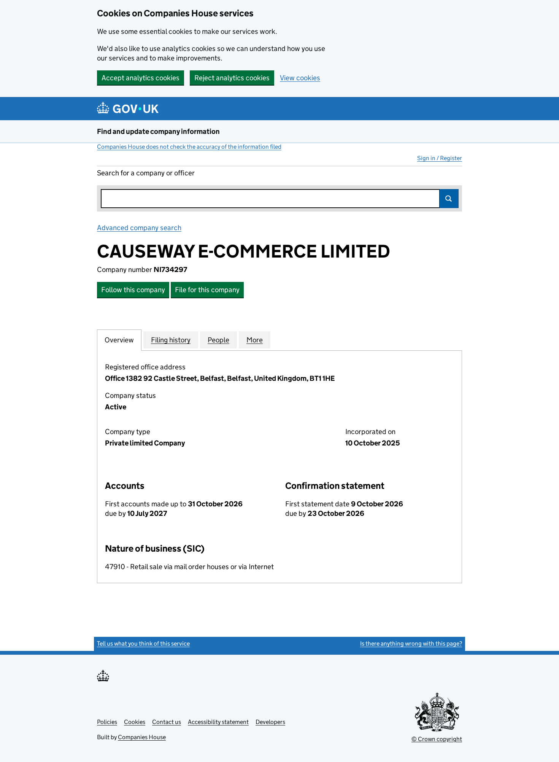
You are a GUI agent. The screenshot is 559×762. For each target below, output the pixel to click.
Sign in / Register (439, 158)
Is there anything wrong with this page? (411, 643)
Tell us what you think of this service (143, 643)
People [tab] (218, 340)
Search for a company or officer (146, 173)
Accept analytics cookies (140, 77)
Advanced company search (139, 227)
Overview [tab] (119, 340)
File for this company (207, 289)
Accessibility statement (218, 721)
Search (449, 198)
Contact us (166, 721)
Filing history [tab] (171, 340)
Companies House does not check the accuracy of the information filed (189, 146)
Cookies (134, 721)
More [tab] (254, 340)
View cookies (300, 77)
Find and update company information (158, 131)
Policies (107, 721)
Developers (270, 721)
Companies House (142, 737)
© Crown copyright (436, 739)
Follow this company (133, 289)
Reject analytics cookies (232, 77)
